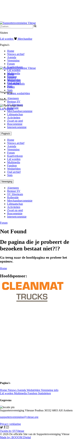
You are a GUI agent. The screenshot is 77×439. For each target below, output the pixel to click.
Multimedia (13, 73)
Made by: (5, 437)
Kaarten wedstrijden (18, 93)
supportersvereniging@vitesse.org (19, 417)
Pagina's (5, 133)
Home (10, 50)
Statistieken (44, 393)
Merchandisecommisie (19, 111)
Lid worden (6, 108)
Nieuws (12, 390)
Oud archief (14, 82)
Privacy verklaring (10, 423)
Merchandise (24, 38)
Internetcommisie (17, 127)
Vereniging (13, 60)
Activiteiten (13, 117)
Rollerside (13, 107)
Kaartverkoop (15, 66)
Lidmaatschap (15, 114)
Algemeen (13, 98)
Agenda (11, 57)
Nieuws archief (15, 54)
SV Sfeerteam (15, 104)
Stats (10, 90)
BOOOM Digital (21, 437)
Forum (11, 63)
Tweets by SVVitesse (12, 430)
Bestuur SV (13, 101)
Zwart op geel (15, 120)
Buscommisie (14, 123)
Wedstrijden (14, 79)
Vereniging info (49, 390)
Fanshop (12, 76)
